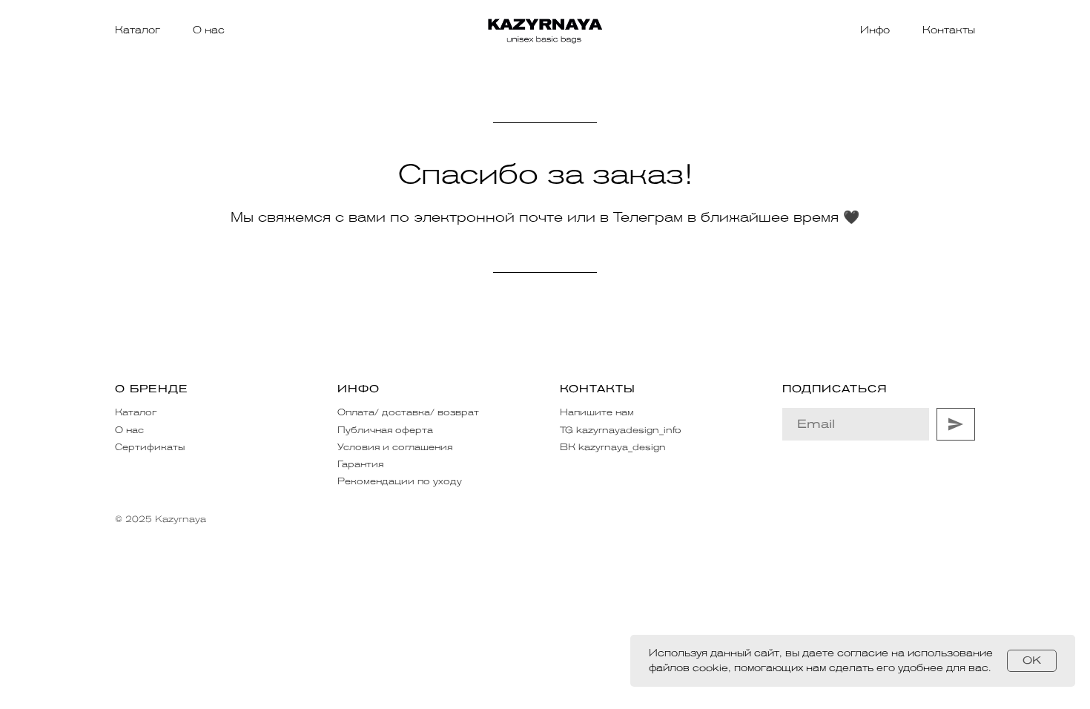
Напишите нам (597, 412)
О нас (209, 30)
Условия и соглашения (394, 447)
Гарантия (360, 464)
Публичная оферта (385, 430)
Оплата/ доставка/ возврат (408, 412)
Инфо (875, 30)
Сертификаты (150, 447)
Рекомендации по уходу (399, 481)
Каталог (137, 30)
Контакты (948, 30)
